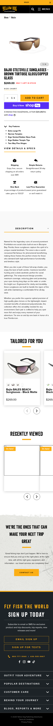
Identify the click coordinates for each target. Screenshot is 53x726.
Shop (6, 17)
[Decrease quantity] (6, 98)
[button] (26, 228)
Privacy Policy (16, 722)
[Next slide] (36, 410)
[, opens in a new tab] (19, 661)
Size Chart (10, 88)
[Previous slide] (27, 410)
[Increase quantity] (15, 98)
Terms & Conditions (17, 719)
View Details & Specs (20, 148)
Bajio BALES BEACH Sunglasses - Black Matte (21, 390)
